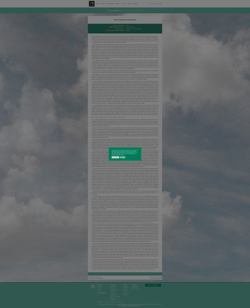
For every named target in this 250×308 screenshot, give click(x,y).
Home (97, 3)
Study (128, 30)
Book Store (135, 3)
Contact (129, 3)
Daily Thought (110, 3)
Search (123, 3)
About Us (102, 3)
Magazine (117, 3)
